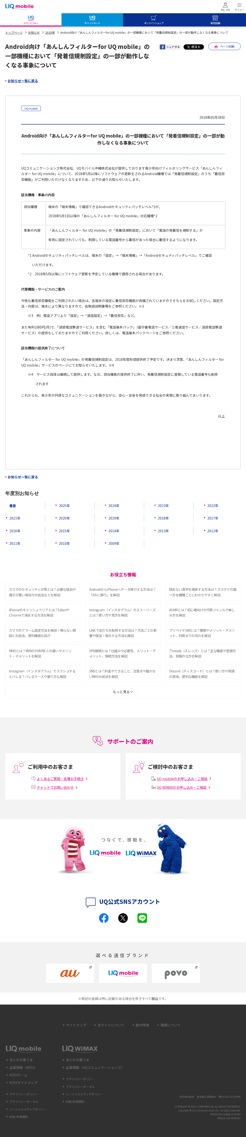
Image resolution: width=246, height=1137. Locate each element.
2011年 (14, 543)
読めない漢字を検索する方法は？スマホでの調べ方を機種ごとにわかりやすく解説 (202, 592)
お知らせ (34, 32)
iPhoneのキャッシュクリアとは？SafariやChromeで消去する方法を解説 (39, 612)
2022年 (212, 505)
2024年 (113, 505)
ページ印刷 (227, 46)
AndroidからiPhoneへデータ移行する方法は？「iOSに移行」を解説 (122, 592)
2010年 (64, 543)
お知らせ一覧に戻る (23, 80)
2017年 (212, 518)
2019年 (113, 518)
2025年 (64, 505)
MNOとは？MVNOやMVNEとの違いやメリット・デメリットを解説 (40, 653)
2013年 (163, 530)
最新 (12, 505)
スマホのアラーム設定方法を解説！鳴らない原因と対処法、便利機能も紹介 (42, 633)
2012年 (212, 530)
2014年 (113, 530)
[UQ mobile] (19, 7)
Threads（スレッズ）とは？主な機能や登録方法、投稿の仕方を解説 (202, 653)
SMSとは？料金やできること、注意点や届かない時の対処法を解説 (122, 674)
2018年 (50, 32)
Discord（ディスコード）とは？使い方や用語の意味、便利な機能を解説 (201, 674)
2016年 (14, 530)
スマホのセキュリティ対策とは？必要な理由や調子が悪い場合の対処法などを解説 (42, 592)
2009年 (113, 543)
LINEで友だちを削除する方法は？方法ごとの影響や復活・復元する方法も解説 (123, 633)
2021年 (14, 518)
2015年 (64, 530)
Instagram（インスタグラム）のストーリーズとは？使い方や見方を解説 (122, 612)
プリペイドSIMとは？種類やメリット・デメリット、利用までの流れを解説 (202, 633)
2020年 (64, 518)
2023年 (163, 505)
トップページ (14, 32)
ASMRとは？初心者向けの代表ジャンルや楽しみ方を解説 (202, 612)
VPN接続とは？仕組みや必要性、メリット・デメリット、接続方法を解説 (122, 653)
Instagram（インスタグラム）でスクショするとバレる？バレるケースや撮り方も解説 (42, 674)
